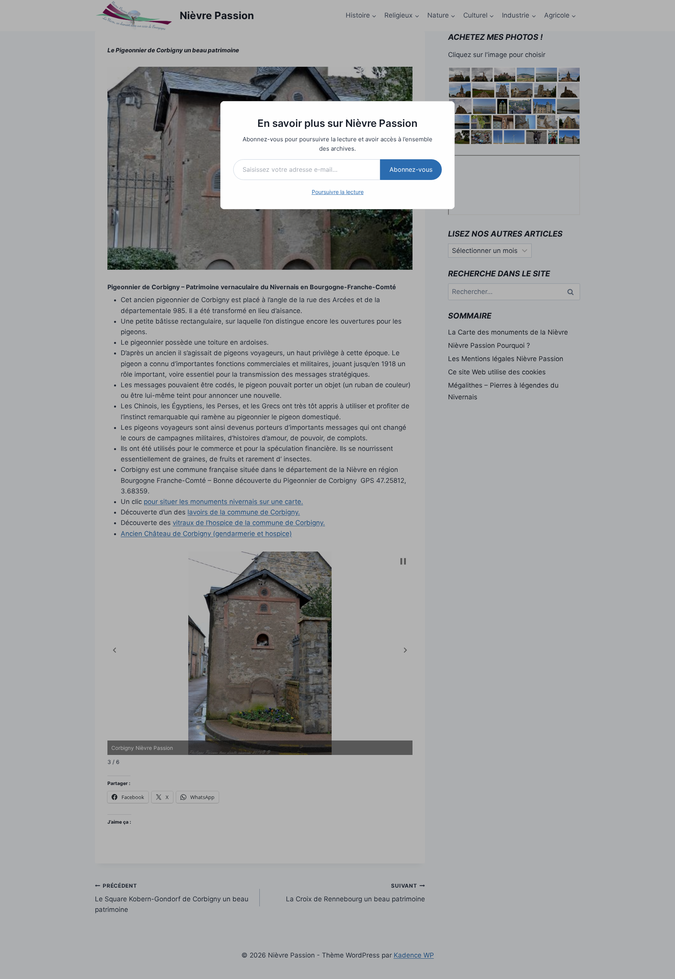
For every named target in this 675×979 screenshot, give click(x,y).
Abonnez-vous (410, 169)
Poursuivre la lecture (338, 192)
